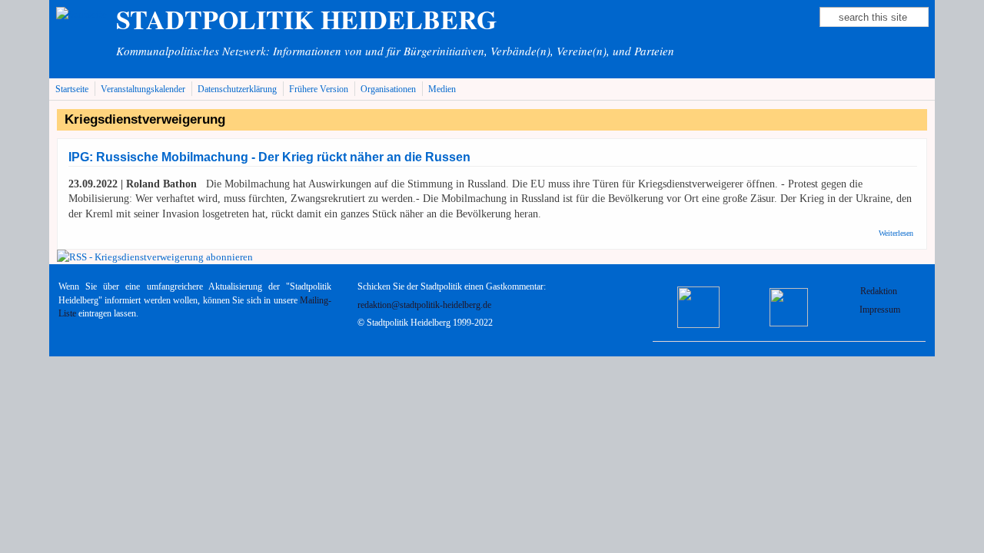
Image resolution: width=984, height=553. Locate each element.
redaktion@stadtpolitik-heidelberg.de (424, 305)
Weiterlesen (896, 233)
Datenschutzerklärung (237, 89)
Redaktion (879, 291)
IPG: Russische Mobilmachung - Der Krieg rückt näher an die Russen (269, 157)
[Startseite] (81, 14)
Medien (442, 89)
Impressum (879, 310)
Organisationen (388, 89)
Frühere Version (318, 89)
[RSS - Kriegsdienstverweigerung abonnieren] (155, 257)
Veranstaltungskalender (143, 89)
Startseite (71, 89)
